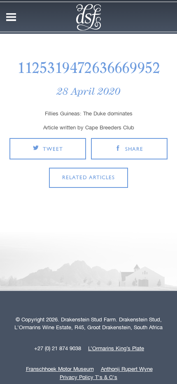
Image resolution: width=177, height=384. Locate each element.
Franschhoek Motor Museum (60, 369)
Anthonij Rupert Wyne (127, 369)
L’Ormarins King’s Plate (116, 348)
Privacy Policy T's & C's (88, 377)
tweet (53, 149)
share (134, 149)
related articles (88, 177)
